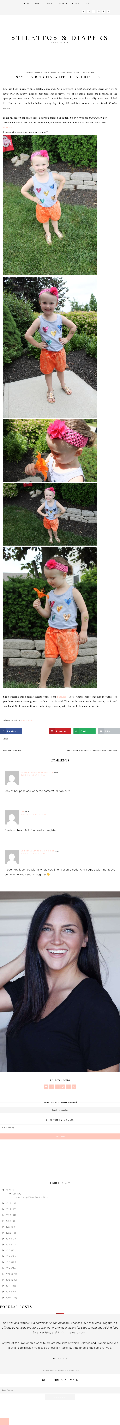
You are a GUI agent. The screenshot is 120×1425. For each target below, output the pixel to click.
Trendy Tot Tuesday (83, 72)
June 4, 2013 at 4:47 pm (33, 853)
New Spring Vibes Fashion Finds (32, 1197)
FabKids (30, 72)
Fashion (45, 72)
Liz (22, 811)
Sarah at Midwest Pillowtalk (37, 772)
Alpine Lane (75, 1370)
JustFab (61, 72)
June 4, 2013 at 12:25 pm (34, 814)
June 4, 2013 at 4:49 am (33, 775)
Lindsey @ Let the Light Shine (37, 851)
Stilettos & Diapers (60, 37)
